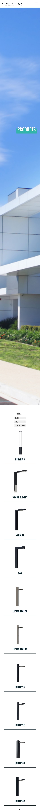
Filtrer (18, 414)
